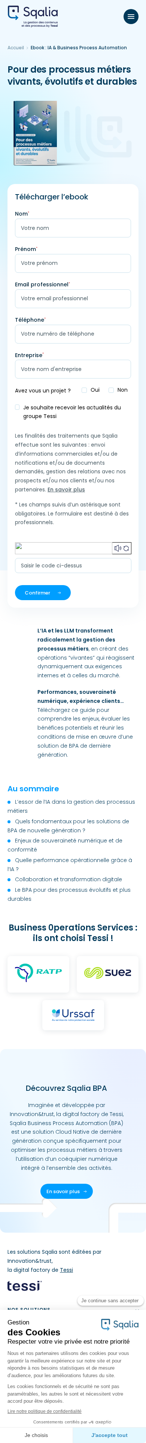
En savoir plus (66, 489)
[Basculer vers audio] (118, 548)
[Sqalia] (32, 16)
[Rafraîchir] (126, 548)
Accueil (15, 47)
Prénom (26, 249)
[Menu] (131, 16)
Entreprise (29, 355)
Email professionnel (42, 284)
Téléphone (30, 320)
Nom (22, 213)
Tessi (66, 1270)
